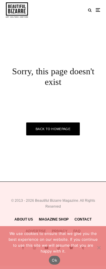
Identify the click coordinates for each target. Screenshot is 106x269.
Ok (54, 260)
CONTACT (83, 219)
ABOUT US (23, 219)
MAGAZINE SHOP (54, 219)
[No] (99, 247)
